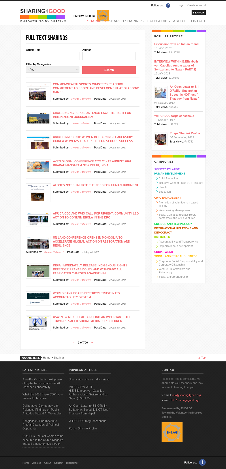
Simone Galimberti (81, 98)
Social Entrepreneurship (173, 276)
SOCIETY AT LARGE (167, 169)
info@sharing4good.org (186, 395)
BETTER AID (162, 236)
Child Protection (168, 178)
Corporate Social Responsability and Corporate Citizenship (181, 263)
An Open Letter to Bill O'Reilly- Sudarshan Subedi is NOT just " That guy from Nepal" (89, 409)
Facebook (168, 5)
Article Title (33, 49)
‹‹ (74, 342)
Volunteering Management (174, 210)
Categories (158, 21)
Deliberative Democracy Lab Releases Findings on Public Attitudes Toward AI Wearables (42, 409)
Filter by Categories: (39, 64)
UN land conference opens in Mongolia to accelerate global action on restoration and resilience (91, 241)
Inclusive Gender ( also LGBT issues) (181, 182)
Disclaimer (72, 462)
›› (92, 342)
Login (180, 5)
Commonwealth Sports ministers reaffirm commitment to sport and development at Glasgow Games (96, 88)
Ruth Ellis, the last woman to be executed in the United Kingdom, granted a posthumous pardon (43, 439)
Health (163, 187)
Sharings (96, 21)
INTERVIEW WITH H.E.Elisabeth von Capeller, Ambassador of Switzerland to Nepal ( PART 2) (176, 65)
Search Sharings (126, 21)
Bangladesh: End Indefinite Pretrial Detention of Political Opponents (41, 424)
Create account (196, 5)
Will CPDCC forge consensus (174, 116)
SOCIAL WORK (163, 252)
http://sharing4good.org (185, 400)
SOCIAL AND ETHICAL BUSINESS (175, 256)
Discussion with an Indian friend (176, 44)
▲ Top (202, 357)
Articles (36, 462)
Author (86, 49)
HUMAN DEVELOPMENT (169, 173)
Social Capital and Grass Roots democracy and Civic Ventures (177, 216)
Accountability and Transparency (178, 241)
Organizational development (176, 246)
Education (165, 191)
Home (46, 357)
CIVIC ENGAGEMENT (167, 197)
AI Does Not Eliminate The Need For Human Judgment (95, 185)
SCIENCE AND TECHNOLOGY (173, 224)
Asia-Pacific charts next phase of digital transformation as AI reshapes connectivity (42, 383)
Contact (197, 21)
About (179, 21)
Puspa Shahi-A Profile (185, 133)
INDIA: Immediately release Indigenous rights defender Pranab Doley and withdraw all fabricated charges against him (90, 269)
